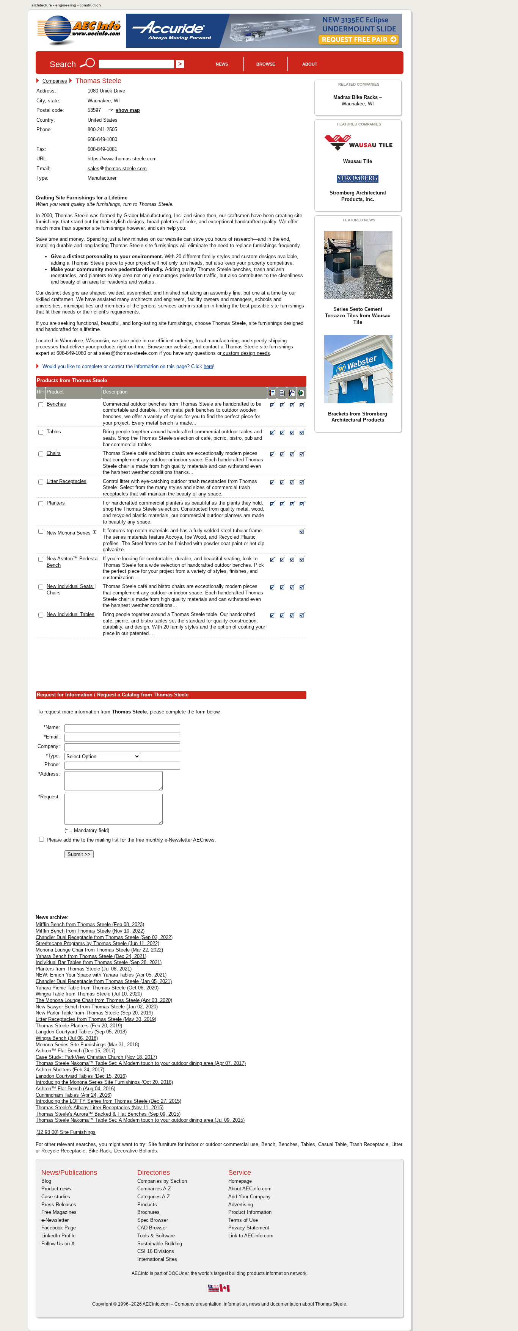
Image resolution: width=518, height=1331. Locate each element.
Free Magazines (59, 1212)
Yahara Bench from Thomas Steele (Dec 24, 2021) (91, 956)
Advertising (240, 1204)
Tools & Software (156, 1236)
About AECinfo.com (250, 1188)
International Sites (157, 1259)
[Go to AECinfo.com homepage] (78, 45)
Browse (265, 64)
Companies (54, 81)
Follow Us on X (58, 1243)
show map (128, 110)
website (182, 347)
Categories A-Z (153, 1196)
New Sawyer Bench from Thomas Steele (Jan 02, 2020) (97, 1007)
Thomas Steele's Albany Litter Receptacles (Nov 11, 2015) (99, 1107)
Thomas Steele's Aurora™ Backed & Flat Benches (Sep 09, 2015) (108, 1114)
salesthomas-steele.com (117, 168)
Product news (56, 1188)
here (208, 366)
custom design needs (245, 353)
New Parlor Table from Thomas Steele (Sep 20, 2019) (94, 1013)
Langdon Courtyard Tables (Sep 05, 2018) (81, 1032)
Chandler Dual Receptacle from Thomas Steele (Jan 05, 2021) (104, 981)
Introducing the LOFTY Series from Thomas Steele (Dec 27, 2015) (108, 1101)
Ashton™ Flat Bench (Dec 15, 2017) (75, 1051)
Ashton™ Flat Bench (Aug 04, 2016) (75, 1088)
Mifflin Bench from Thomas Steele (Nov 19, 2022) (90, 931)
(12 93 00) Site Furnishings (66, 1132)
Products (147, 1204)
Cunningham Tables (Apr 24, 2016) (73, 1095)
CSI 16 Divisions (155, 1251)
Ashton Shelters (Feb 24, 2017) (70, 1069)
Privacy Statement (248, 1228)
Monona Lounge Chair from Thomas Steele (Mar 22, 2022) (99, 950)
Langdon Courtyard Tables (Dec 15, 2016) (81, 1076)
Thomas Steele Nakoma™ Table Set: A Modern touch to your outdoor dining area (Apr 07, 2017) (141, 1063)
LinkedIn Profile (58, 1236)
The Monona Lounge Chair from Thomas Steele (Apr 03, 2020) (104, 1000)
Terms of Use (243, 1220)
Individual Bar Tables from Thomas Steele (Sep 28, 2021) (99, 962)
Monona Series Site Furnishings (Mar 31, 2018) (87, 1044)
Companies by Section (162, 1181)
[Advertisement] (174, 666)
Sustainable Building (159, 1243)
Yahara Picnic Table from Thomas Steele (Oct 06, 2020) (97, 988)
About (309, 64)
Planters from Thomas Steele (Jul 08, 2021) (84, 969)
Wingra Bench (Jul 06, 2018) (67, 1038)
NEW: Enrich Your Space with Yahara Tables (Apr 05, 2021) (101, 975)
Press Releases (58, 1204)
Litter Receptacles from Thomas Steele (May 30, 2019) (96, 1019)
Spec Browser (152, 1220)
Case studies (55, 1196)
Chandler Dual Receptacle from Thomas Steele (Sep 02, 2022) (104, 937)
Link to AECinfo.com (250, 1236)
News (222, 64)
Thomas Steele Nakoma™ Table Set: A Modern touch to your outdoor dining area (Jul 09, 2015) (140, 1120)
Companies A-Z (154, 1188)
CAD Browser (152, 1228)
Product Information (250, 1212)
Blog (46, 1181)
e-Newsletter (55, 1220)
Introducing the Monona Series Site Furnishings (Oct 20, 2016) (104, 1082)
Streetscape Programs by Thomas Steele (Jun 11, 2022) (97, 943)
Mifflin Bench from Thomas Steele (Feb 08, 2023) (90, 924)
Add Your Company (249, 1196)
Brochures (148, 1212)
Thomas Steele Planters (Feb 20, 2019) (79, 1025)
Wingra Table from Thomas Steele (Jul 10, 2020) (89, 994)
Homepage (240, 1181)
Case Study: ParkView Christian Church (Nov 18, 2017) (96, 1057)
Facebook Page (58, 1228)
